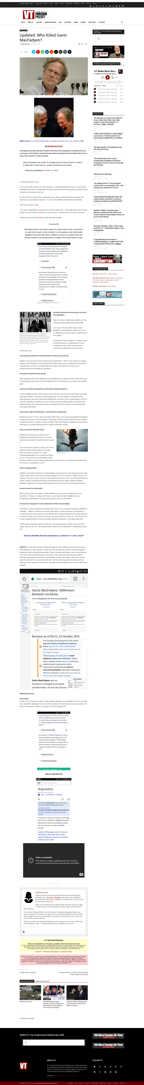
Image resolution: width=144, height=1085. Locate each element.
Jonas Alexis (103, 274)
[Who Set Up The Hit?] (30, 992)
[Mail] (97, 6)
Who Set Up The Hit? (26, 1001)
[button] (122, 22)
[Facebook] (93, 6)
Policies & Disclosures (51, 951)
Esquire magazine (69, 340)
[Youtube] (122, 6)
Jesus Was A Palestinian (53, 897)
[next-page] (24, 1011)
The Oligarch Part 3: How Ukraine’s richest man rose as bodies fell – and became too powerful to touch (108, 185)
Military (68, 22)
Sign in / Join (39, 3)
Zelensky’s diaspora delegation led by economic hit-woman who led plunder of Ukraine (77, 1003)
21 (87, 44)
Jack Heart (119, 278)
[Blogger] (90, 6)
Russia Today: (33, 205)
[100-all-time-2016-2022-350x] (108, 1048)
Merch (82, 3)
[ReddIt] (51, 52)
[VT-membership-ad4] (108, 57)
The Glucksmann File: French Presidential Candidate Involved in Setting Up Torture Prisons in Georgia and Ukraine (108, 161)
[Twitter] (113, 6)
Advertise (88, 3)
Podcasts (92, 22)
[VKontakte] (116, 6)
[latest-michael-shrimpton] (107, 263)
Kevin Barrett (112, 274)
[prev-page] (21, 1011)
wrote (36, 182)
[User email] (23, 932)
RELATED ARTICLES (27, 981)
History (39, 22)
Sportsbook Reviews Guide (42, 1083)
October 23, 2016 (51, 170)
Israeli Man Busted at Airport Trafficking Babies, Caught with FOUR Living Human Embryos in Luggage (108, 241)
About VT (46, 3)
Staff (51, 3)
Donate (62, 3)
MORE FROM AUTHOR (42, 981)
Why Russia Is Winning (102, 174)
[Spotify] (109, 6)
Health (30, 22)
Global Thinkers (98, 303)
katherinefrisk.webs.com (31, 927)
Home (21, 27)
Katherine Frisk (25, 44)
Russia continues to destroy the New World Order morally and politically (74, 973)
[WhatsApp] (42, 52)
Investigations (50, 22)
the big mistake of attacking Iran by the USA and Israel (108, 148)
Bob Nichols (104, 282)
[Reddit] (100, 6)
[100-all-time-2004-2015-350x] (108, 1038)
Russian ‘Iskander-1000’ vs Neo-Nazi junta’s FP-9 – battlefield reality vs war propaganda (109, 228)
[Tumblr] (65, 52)
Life (60, 22)
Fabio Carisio (110, 278)
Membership (69, 3)
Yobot (72, 547)
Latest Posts (98, 114)
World (83, 22)
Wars (76, 22)
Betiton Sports (54, 1083)
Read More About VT (72, 1071)
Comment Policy (66, 951)
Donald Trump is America (28, 972)
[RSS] (106, 6)
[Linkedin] (47, 52)
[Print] (60, 52)
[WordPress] (119, 6)
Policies (56, 3)
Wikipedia (38, 217)
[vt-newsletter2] (107, 297)
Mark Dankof (109, 280)
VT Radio (101, 22)
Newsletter (76, 3)
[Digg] (70, 52)
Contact (95, 3)
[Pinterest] (38, 52)
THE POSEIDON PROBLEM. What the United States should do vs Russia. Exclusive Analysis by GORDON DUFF (108, 199)
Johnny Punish (111, 286)
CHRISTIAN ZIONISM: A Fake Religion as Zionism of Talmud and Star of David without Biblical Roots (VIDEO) (108, 136)
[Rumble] (103, 6)
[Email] (56, 52)
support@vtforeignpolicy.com (64, 1075)
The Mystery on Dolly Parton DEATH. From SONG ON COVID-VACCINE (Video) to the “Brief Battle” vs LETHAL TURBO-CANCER (108, 121)
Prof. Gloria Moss (98, 280)
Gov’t (23, 22)
